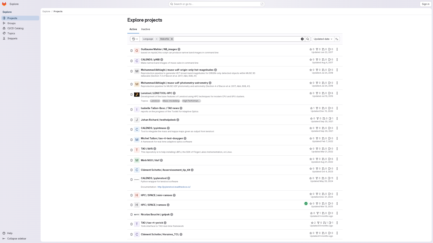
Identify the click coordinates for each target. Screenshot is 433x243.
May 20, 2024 (326, 181)
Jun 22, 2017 (327, 52)
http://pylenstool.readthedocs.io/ (174, 187)
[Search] (307, 39)
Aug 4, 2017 (327, 62)
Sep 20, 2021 (326, 121)
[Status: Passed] (306, 203)
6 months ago (326, 236)
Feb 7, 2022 (327, 141)
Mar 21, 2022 (327, 151)
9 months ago (326, 216)
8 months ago (326, 225)
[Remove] (172, 39)
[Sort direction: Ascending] (337, 39)
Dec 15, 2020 (326, 111)
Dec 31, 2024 (326, 197)
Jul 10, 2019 (327, 96)
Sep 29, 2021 (326, 131)
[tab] (133, 29)
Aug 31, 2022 (327, 162)
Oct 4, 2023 (327, 171)
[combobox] (323, 39)
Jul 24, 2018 (327, 73)
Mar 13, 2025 (327, 206)
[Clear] (302, 39)
